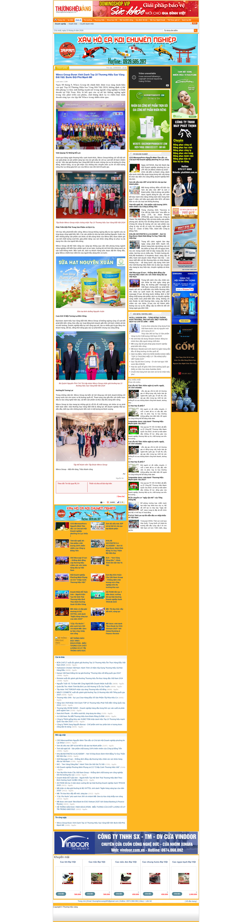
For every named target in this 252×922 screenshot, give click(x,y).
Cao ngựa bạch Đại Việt (184, 862)
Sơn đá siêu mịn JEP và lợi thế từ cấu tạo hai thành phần (114, 526)
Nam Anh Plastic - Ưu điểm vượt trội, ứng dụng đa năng (79, 713)
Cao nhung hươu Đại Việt (155, 862)
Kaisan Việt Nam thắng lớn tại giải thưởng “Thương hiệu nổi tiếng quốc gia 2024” (89, 673)
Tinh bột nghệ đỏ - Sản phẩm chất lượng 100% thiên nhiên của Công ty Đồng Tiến (77, 546)
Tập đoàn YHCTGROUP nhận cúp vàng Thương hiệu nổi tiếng (82, 689)
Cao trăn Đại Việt (97, 862)
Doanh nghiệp (60, 24)
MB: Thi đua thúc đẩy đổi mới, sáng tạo (72, 794)
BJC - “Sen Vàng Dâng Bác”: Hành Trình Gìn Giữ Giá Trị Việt (81, 764)
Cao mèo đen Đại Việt (126, 862)
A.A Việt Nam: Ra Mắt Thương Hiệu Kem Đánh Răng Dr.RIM (81, 716)
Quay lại (121, 496)
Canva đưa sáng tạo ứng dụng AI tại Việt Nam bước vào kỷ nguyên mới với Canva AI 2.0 (155, 328)
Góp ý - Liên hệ (146, 901)
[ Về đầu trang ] (191, 901)
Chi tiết (61, 894)
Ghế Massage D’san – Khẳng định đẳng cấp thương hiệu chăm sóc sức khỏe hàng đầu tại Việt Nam (148, 275)
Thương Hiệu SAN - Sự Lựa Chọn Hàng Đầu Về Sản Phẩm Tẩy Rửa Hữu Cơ (87, 698)
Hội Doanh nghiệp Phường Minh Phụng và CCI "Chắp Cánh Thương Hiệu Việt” (88, 767)
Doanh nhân (73, 24)
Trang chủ (82, 901)
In (104, 502)
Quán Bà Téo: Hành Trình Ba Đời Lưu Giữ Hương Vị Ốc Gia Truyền (83, 687)
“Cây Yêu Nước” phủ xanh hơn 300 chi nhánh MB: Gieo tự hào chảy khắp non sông (78, 629)
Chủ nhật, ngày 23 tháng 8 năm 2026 (68, 30)
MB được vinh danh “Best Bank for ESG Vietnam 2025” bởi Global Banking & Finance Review (114, 629)
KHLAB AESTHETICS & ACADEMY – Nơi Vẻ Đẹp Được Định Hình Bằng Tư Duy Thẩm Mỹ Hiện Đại (147, 236)
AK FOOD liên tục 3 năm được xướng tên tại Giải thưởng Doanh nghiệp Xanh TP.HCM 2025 (114, 597)
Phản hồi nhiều (134, 382)
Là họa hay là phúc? (136, 406)
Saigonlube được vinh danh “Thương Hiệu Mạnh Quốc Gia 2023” (145, 422)
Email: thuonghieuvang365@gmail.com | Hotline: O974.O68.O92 (112, 901)
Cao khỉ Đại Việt (68, 862)
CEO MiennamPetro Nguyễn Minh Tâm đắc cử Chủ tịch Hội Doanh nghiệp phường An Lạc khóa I (149, 160)
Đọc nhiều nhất (134, 380)
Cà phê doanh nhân (87, 24)
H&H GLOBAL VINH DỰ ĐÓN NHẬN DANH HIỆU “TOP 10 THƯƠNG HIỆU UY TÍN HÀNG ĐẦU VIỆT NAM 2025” (150, 356)
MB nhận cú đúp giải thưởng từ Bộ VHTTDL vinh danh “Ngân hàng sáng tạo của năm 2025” (79, 614)
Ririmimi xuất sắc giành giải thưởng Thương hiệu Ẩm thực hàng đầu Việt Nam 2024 (90, 678)
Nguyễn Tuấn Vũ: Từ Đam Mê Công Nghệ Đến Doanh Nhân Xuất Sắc (84, 684)
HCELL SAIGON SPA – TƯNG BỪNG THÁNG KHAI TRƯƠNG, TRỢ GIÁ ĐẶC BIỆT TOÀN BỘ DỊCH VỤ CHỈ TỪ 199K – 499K (148, 320)
